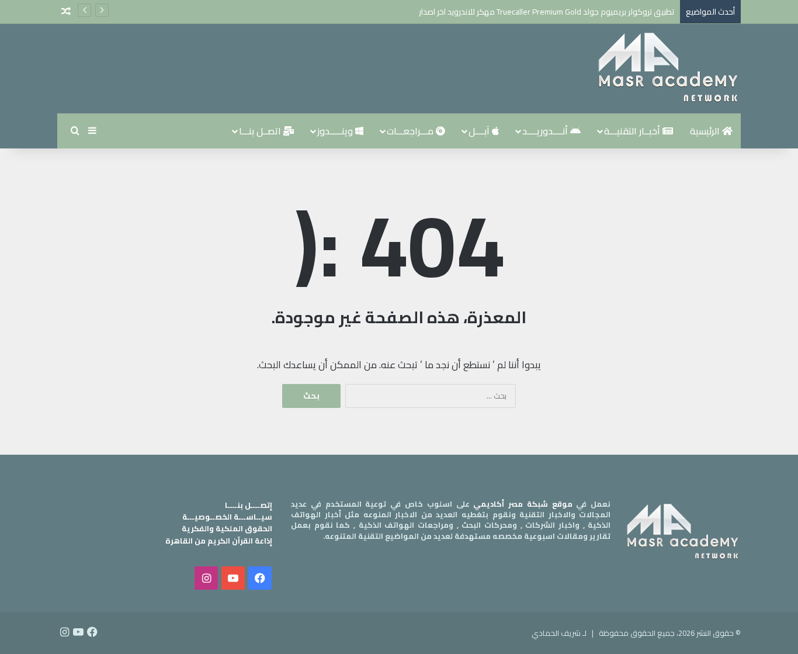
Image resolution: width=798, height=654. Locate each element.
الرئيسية (706, 131)
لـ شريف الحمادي (559, 633)
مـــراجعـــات (411, 131)
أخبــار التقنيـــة (633, 131)
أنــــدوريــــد (546, 131)
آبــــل (480, 131)
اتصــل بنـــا (261, 131)
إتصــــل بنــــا (248, 505)
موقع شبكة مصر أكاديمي (522, 504)
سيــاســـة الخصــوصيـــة (227, 517)
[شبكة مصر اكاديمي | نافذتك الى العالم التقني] (668, 69)
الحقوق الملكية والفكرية (227, 528)
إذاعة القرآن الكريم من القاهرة (218, 541)
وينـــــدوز (336, 131)
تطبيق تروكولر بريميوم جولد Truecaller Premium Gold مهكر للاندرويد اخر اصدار (546, 11)
